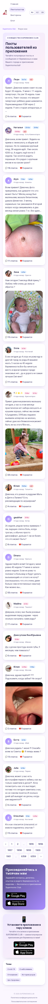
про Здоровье (13, 980)
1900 (37, 850)
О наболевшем (25, 969)
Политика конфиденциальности (24, 998)
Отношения (12, 974)
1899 (28, 850)
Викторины (16, 15)
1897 (10, 850)
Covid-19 (11, 969)
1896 (40, 844)
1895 (31, 844)
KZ (37, 12)
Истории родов (28, 974)
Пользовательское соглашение (24, 1002)
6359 (33, 856)
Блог (13, 20)
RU (32, 12)
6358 (23, 856)
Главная (14, 4)
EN (42, 12)
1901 (8, 856)
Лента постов (17, 9)
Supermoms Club (9, 29)
